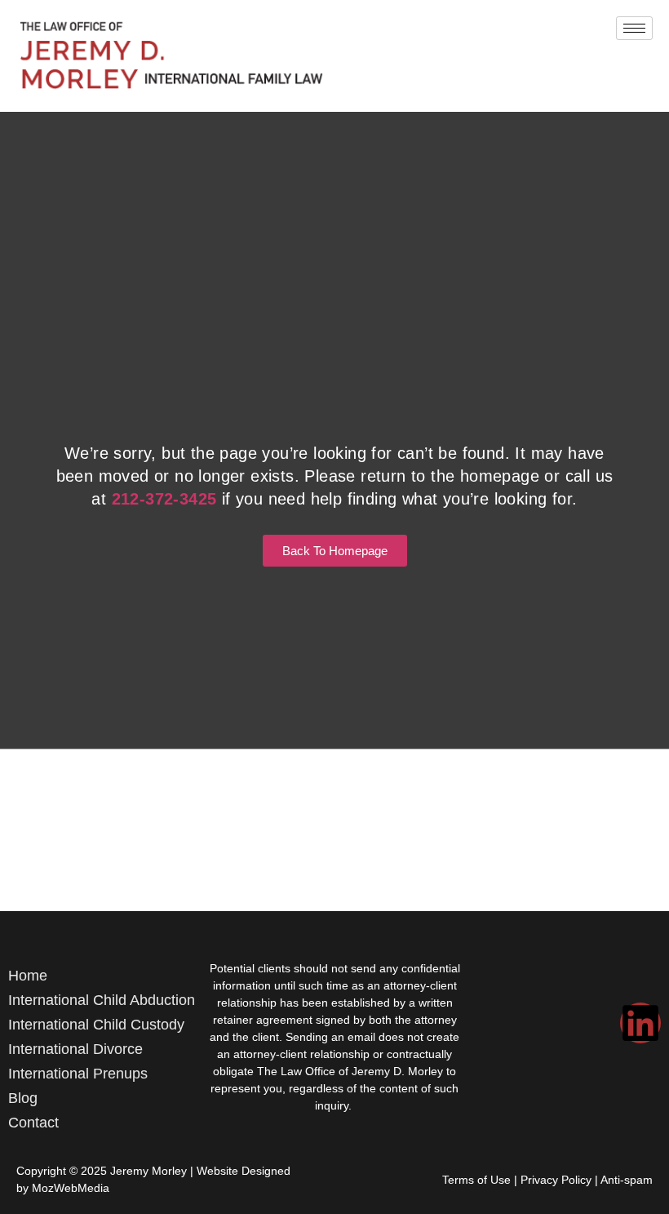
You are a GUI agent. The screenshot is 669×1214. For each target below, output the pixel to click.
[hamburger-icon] (634, 28)
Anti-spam (626, 1179)
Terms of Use (476, 1179)
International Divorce (75, 1049)
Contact (33, 1122)
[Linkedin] (640, 1023)
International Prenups (78, 1073)
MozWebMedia (70, 1187)
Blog (23, 1098)
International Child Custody (96, 1024)
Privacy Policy (556, 1179)
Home (27, 975)
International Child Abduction (101, 1000)
